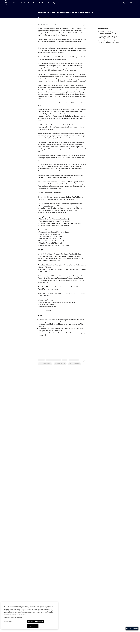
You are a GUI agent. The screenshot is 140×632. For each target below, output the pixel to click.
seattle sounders (74, 363)
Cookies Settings (8, 621)
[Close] (55, 604)
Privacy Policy (22, 614)
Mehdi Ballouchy (49, 28)
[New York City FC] (8, 3)
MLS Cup (41, 360)
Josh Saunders (61, 118)
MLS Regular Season (53, 360)
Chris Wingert (48, 206)
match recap (74, 360)
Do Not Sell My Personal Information (13, 617)
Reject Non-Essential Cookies (35, 621)
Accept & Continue (33, 626)
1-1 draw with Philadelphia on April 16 (65, 94)
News (64, 360)
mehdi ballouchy (60, 363)
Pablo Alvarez (49, 164)
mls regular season (45, 363)
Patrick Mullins (42, 85)
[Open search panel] (119, 3)
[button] (64, 3)
